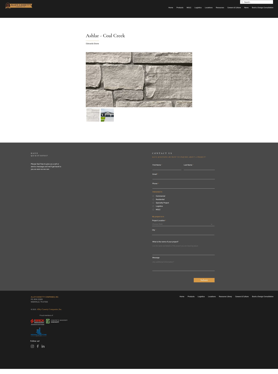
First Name (156, 165)
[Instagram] (32, 346)
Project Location (158, 220)
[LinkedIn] (43, 346)
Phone (154, 183)
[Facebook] (38, 346)
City (153, 230)
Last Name (188, 165)
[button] (180, 8)
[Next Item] (188, 80)
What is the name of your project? (165, 242)
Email (154, 174)
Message (156, 258)
